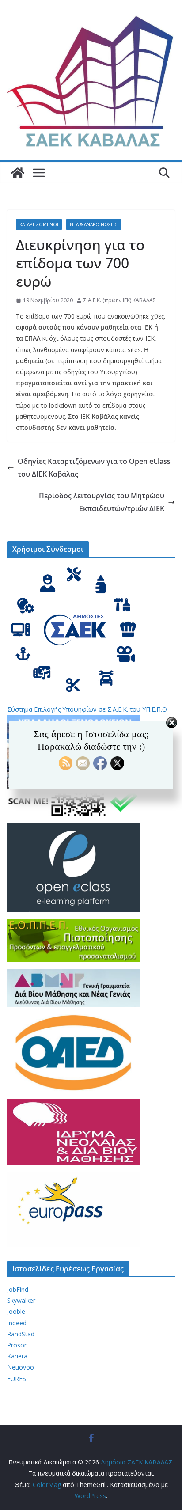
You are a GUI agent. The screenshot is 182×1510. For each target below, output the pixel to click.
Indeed (17, 1323)
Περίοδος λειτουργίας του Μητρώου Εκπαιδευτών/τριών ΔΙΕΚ (101, 502)
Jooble (16, 1311)
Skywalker (21, 1300)
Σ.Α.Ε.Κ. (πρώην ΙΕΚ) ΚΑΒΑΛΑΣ (119, 300)
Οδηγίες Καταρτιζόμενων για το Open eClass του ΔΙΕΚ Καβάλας (94, 467)
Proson (17, 1345)
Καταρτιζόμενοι (38, 224)
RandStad (20, 1334)
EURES (16, 1378)
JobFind (17, 1289)
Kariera (17, 1356)
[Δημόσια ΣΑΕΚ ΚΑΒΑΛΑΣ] (17, 172)
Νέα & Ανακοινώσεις (94, 224)
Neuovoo (20, 1367)
